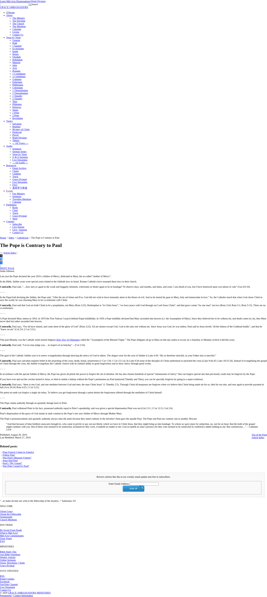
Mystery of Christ (21, 129)
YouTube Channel (9, 584)
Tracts (15, 176)
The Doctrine (18, 21)
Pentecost (17, 132)
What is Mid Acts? (9, 533)
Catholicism (22, 237)
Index (11, 237)
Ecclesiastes (18, 48)
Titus (14, 101)
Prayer (15, 135)
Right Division (19, 137)
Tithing (15, 140)
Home (3, 237)
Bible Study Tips (8, 551)
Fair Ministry (18, 193)
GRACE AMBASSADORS (14, 7)
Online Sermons (8, 560)
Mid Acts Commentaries (12, 535)
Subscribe (17, 224)
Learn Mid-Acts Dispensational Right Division (23, 1)
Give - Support (19, 229)
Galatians (16, 79)
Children (16, 173)
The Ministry (18, 18)
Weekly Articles (7, 557)
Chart (15, 210)
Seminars (16, 149)
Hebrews (16, 107)
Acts (14, 68)
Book (15, 207)
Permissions (6, 595)
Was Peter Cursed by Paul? (16, 466)
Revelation (17, 118)
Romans (16, 71)
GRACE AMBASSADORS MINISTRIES (29, 592)
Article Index (9, 253)
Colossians (17, 87)
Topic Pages (6, 538)
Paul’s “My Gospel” (12, 463)
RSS (2, 576)
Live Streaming (19, 160)
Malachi (16, 62)
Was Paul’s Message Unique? (17, 457)
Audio (9, 146)
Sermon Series (19, 151)
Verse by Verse (13, 37)
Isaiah (15, 51)
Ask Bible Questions (10, 554)
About (9, 15)
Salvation (16, 124)
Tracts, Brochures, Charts (12, 563)
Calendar (16, 29)
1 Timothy (17, 96)
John (14, 65)
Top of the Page (259, 434)
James (15, 110)
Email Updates (7, 579)
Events (9, 191)
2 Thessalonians (20, 93)
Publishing (11, 204)
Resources (11, 165)
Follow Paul (9, 455)
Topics (9, 121)
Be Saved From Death (11, 530)
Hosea (15, 54)
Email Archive (19, 168)
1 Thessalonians (20, 90)
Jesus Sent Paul (10, 460)
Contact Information (23, 595)
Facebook (5, 581)
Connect (10, 221)
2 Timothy (17, 98)
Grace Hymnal (19, 179)
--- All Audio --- (20, 162)
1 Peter (15, 112)
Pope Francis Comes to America (18, 452)
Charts (15, 171)
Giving (15, 32)
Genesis (16, 40)
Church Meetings (8, 519)
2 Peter (15, 115)
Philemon (17, 104)
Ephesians (17, 82)
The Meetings (19, 26)
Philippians (17, 85)
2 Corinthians (18, 76)
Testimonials (6, 517)
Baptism (16, 126)
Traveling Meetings (21, 199)
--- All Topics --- (20, 143)
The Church (18, 23)
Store (14, 218)
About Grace (6, 511)
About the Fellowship (10, 514)
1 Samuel (16, 46)
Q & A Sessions (20, 157)
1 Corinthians (18, 73)
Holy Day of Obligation (68, 340)
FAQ (14, 185)
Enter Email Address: (119, 483)
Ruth (14, 43)
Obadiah (16, 57)
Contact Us (17, 34)
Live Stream (18, 227)
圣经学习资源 (19, 188)
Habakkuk (17, 59)
